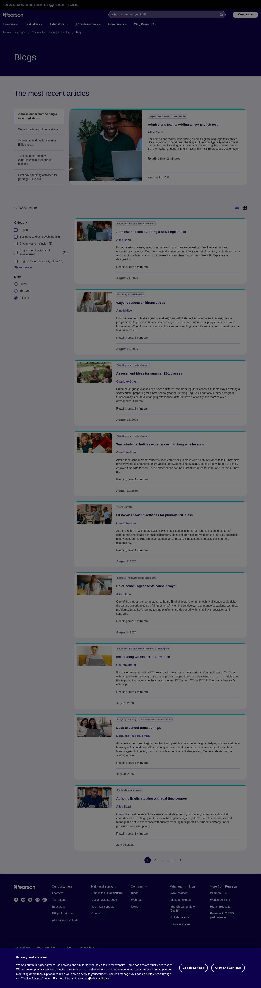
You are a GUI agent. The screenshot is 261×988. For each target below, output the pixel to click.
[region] (130, 968)
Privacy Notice (99, 978)
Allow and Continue (228, 967)
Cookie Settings (193, 967)
